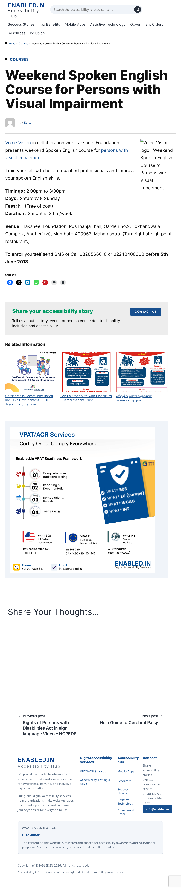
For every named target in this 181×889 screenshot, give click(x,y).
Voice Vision (18, 142)
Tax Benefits (49, 24)
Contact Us (146, 312)
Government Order (126, 812)
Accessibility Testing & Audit (95, 781)
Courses (23, 43)
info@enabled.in (157, 809)
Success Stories (21, 24)
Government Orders (146, 24)
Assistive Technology (107, 24)
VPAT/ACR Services (93, 771)
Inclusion (37, 33)
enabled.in (26, 5)
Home (11, 43)
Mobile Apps (75, 24)
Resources (16, 33)
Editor (28, 122)
